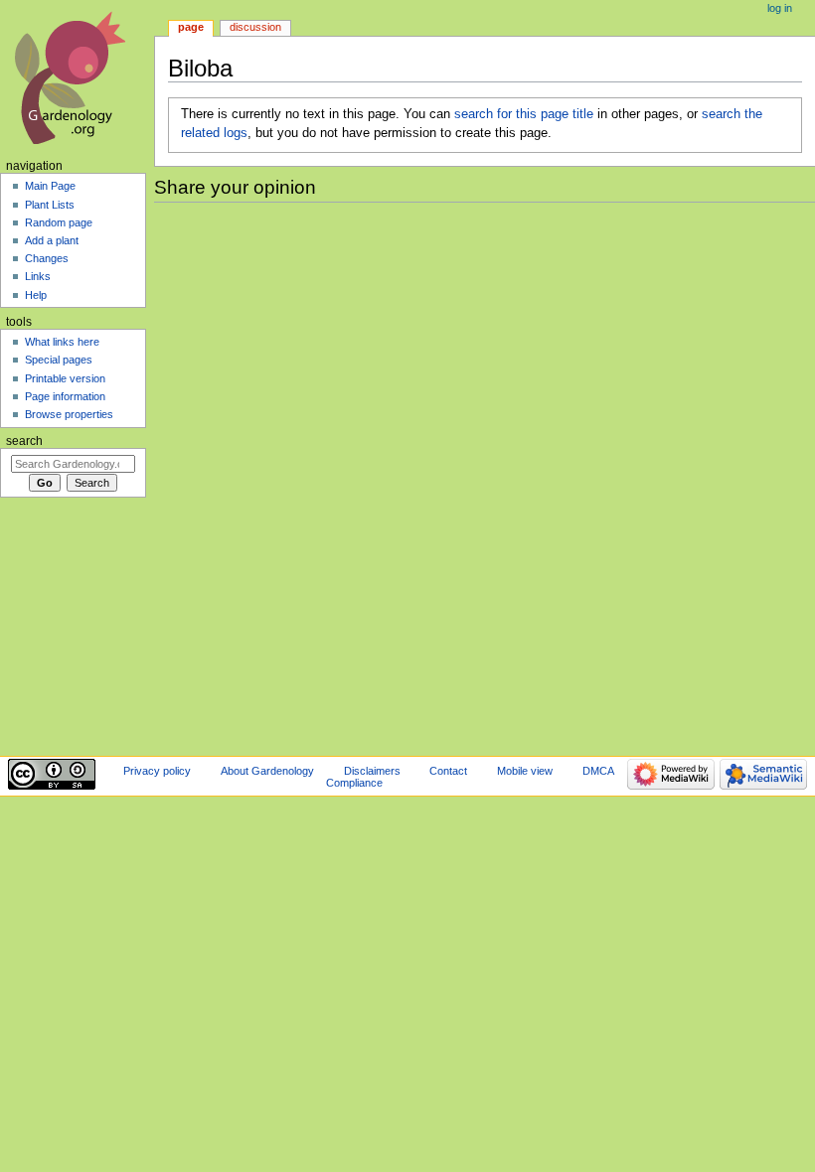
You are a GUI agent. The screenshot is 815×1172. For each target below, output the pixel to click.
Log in (779, 8)
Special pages (58, 360)
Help (36, 295)
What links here (62, 342)
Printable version (65, 378)
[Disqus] (484, 475)
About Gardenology (267, 771)
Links (38, 276)
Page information (65, 396)
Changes (47, 258)
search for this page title (523, 114)
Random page (58, 222)
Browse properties (69, 414)
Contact (448, 771)
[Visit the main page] (77, 77)
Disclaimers (372, 771)
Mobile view (525, 771)
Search (24, 441)
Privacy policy (157, 771)
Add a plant (52, 240)
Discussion (255, 27)
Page (191, 27)
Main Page (50, 186)
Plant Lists (50, 205)
